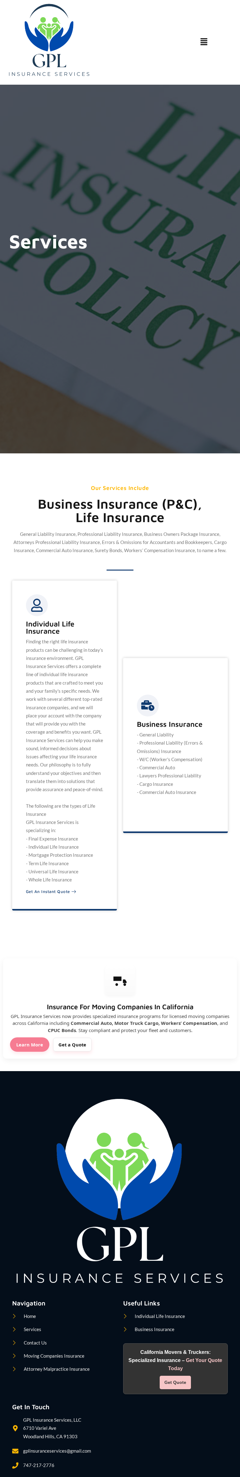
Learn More (29, 1044)
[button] (204, 42)
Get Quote (175, 1382)
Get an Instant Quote (48, 892)
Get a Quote (72, 1044)
